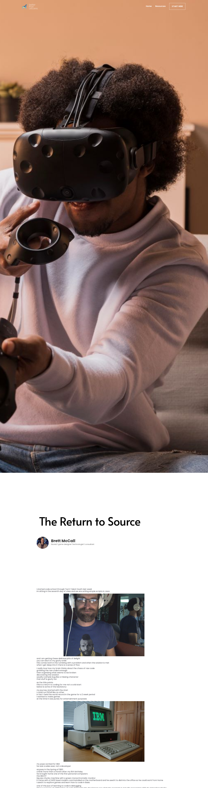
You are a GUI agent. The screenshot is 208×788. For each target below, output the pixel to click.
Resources (160, 6)
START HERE (177, 6)
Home (149, 6)
